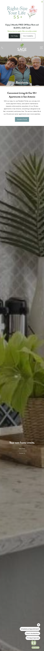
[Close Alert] (42, 2)
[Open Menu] (41, 48)
